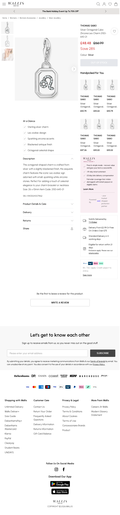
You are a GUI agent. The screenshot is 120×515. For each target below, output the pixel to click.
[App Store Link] (60, 487)
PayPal (8, 438)
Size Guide (10, 416)
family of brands (97, 361)
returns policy (94, 253)
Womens (13, 18)
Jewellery (42, 18)
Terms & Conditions (72, 411)
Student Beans (12, 447)
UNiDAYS (9, 452)
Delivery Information (44, 424)
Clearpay (9, 443)
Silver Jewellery (55, 18)
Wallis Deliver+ (12, 411)
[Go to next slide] (74, 69)
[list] (46, 69)
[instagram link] (56, 469)
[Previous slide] (14, 11)
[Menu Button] (4, 4)
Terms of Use (69, 420)
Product (66, 430)
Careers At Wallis (99, 406)
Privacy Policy (69, 406)
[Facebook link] (63, 469)
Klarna (8, 433)
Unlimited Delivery (14, 406)
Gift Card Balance (42, 433)
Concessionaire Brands (73, 425)
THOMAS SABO (88, 25)
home (4, 18)
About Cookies (69, 416)
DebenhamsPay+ (13, 420)
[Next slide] (106, 11)
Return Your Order (43, 411)
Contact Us (39, 406)
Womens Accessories (28, 18)
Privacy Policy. (99, 364)
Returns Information (43, 429)
